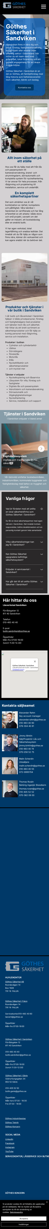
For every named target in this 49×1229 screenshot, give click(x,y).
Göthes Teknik (12, 1122)
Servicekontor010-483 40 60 (18, 1013)
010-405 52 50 (12, 1088)
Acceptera (24, 1218)
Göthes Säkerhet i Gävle (16, 1075)
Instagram (10, 1147)
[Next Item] (41, 448)
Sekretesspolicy (16, 1212)
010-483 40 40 (12, 1052)
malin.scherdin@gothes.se (32, 765)
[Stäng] (45, 1203)
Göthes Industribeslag (15, 1118)
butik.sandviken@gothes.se (16, 631)
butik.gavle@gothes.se (15, 1091)
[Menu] (43, 6)
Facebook (9, 1143)
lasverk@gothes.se (14, 1017)
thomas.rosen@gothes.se (31, 788)
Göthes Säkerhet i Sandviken (18, 1039)
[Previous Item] (7, 448)
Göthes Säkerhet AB (14, 981)
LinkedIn (9, 1139)
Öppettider (10, 1023)
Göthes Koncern (12, 1126)
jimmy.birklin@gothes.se (31, 745)
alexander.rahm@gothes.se (32, 719)
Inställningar (24, 1224)
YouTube (9, 1151)
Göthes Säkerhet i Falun (16, 1001)
